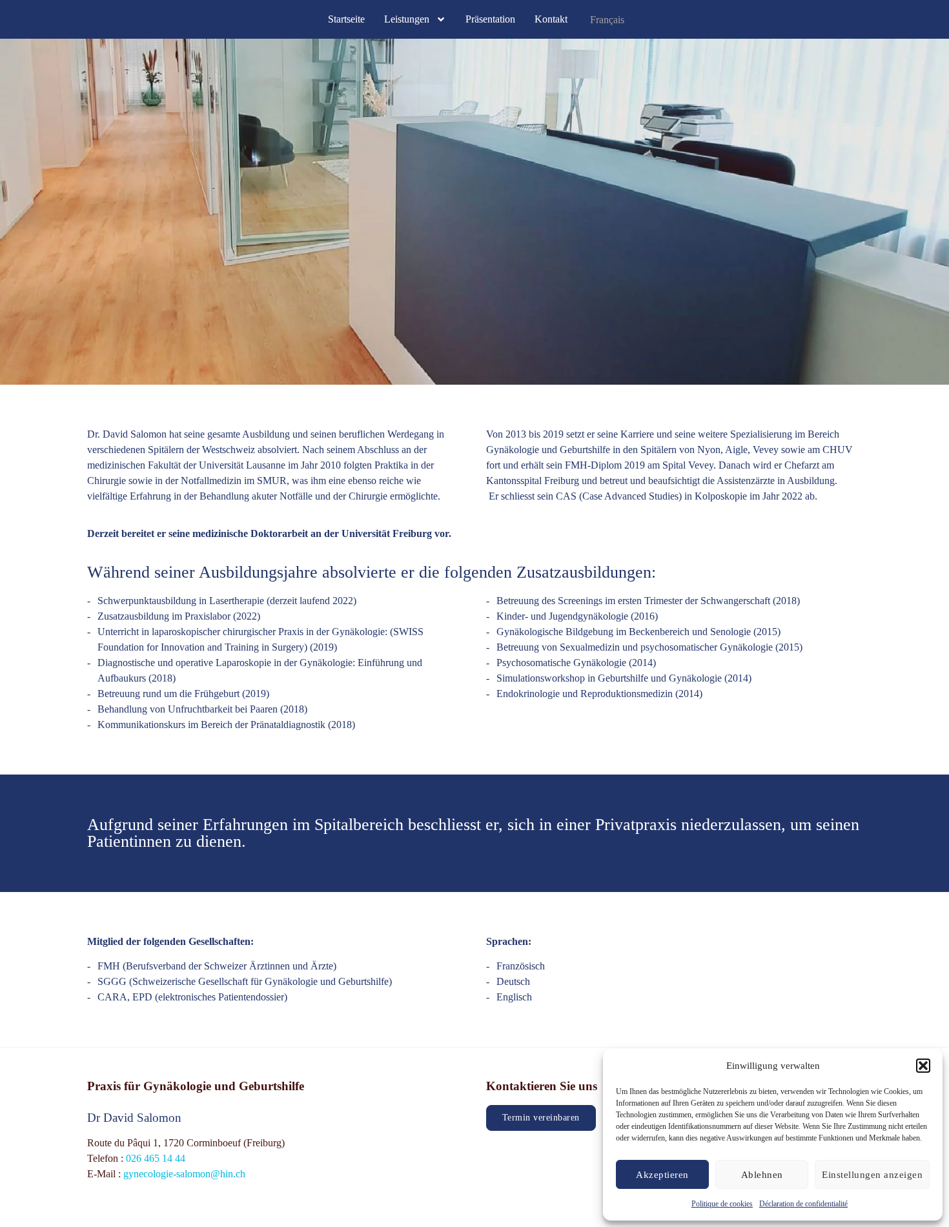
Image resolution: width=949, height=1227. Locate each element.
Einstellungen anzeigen (872, 1175)
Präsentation (490, 19)
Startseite (346, 19)
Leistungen (406, 19)
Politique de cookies (722, 1203)
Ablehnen (762, 1175)
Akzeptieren (662, 1175)
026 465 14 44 (155, 1158)
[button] (923, 1065)
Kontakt (551, 19)
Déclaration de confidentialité (803, 1203)
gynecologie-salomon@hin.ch (184, 1173)
